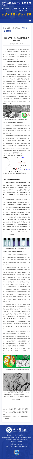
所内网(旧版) (16, 8)
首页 (12, 28)
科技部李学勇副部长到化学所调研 (18, 409)
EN (26, 10)
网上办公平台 (6, 8)
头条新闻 (24, 28)
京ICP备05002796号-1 (8, 437)
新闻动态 (17, 28)
